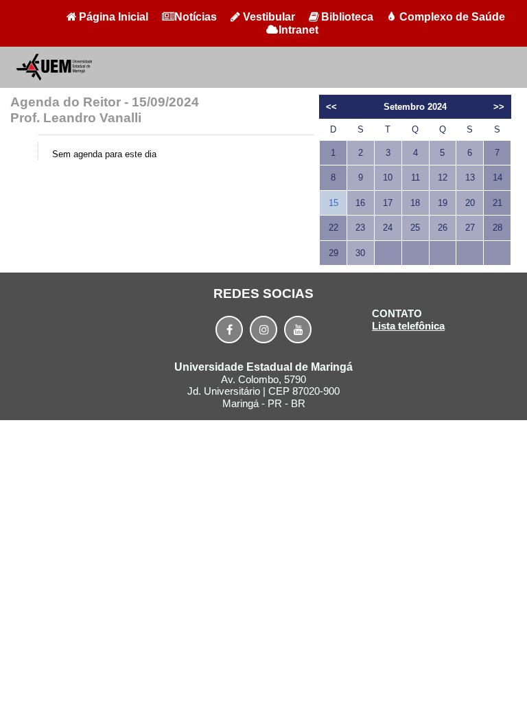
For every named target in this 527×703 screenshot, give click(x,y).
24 (388, 227)
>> (498, 107)
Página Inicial (113, 17)
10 (388, 177)
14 (497, 177)
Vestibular (269, 17)
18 (415, 203)
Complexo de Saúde (452, 17)
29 (333, 253)
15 (333, 203)
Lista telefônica (408, 326)
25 (415, 227)
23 (360, 227)
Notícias (195, 17)
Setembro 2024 (415, 107)
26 (442, 227)
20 (470, 203)
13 (470, 177)
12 (442, 177)
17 (388, 203)
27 (470, 227)
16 (360, 203)
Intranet (298, 30)
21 (497, 203)
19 (442, 203)
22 (333, 227)
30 (360, 253)
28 (497, 227)
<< (331, 107)
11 (415, 177)
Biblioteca (347, 17)
